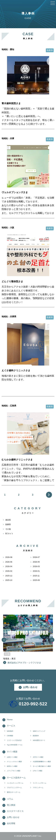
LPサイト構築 (37, 771)
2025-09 (36, 580)
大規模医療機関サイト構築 (42, 761)
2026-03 (36, 566)
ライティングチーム (39, 783)
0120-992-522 (33, 703)
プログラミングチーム (14, 787)
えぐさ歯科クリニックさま (16, 370)
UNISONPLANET (30, 836)
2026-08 (8, 557)
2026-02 (8, 571)
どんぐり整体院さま (12, 281)
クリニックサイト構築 (14, 761)
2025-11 (36, 576)
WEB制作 (10, 731)
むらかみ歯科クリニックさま (17, 459)
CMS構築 (10, 735)
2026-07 (36, 557)
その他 (8, 529)
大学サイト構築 (38, 757)
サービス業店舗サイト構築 (42, 766)
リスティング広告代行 (14, 740)
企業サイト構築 (12, 757)
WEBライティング (39, 731)
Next (49, 495)
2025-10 (8, 580)
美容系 (8, 520)
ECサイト (9, 534)
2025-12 (8, 576)
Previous (4, 640)
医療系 (8, 524)
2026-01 (36, 571)
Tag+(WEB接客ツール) (14, 745)
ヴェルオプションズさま (15, 192)
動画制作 (36, 735)
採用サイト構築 (12, 766)
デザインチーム (38, 787)
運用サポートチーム (13, 792)
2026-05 (36, 562)
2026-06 (8, 562)
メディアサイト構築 (13, 771)
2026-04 (8, 566)
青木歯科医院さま (11, 103)
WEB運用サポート (39, 740)
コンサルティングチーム (15, 783)
